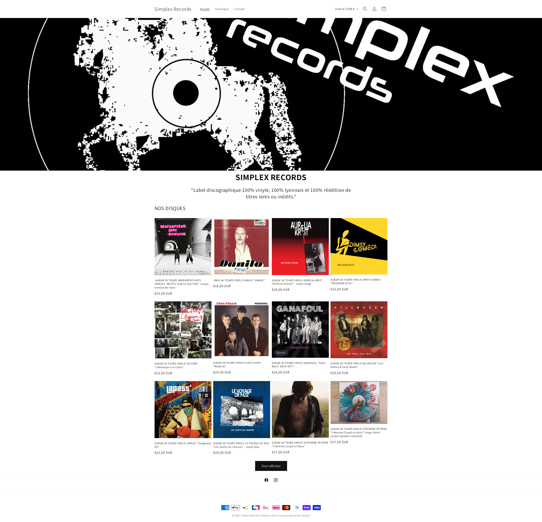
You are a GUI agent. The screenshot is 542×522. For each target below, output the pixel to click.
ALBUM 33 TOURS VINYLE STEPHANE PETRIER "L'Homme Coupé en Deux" (300, 444)
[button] (365, 9)
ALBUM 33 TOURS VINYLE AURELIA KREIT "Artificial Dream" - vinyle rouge (297, 282)
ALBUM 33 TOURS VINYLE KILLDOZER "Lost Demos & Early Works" (356, 365)
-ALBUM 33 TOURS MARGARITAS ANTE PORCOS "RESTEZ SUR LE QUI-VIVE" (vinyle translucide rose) (181, 284)
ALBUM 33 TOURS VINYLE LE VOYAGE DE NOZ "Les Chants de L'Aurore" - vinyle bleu (241, 445)
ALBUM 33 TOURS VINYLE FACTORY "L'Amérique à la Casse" (176, 365)
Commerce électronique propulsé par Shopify (285, 515)
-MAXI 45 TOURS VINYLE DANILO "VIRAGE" (239, 280)
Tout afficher (271, 466)
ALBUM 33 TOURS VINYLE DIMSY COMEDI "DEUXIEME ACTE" (355, 281)
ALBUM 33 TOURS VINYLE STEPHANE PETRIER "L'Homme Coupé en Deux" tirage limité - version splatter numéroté (358, 432)
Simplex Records (250, 515)
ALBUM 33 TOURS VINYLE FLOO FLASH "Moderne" (236, 364)
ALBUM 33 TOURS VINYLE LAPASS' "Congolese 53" (183, 445)
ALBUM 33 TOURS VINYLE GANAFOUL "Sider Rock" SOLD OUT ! (298, 364)
